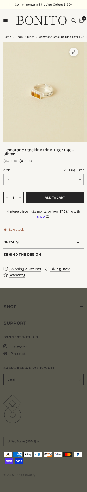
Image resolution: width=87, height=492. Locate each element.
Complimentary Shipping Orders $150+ (43, 4)
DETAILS (11, 242)
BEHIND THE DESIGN (22, 254)
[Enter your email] (79, 379)
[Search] (73, 20)
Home (7, 37)
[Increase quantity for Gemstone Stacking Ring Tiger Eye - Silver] (19, 197)
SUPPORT (14, 323)
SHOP (10, 306)
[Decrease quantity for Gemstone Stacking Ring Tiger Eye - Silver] (7, 197)
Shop (19, 37)
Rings (30, 37)
